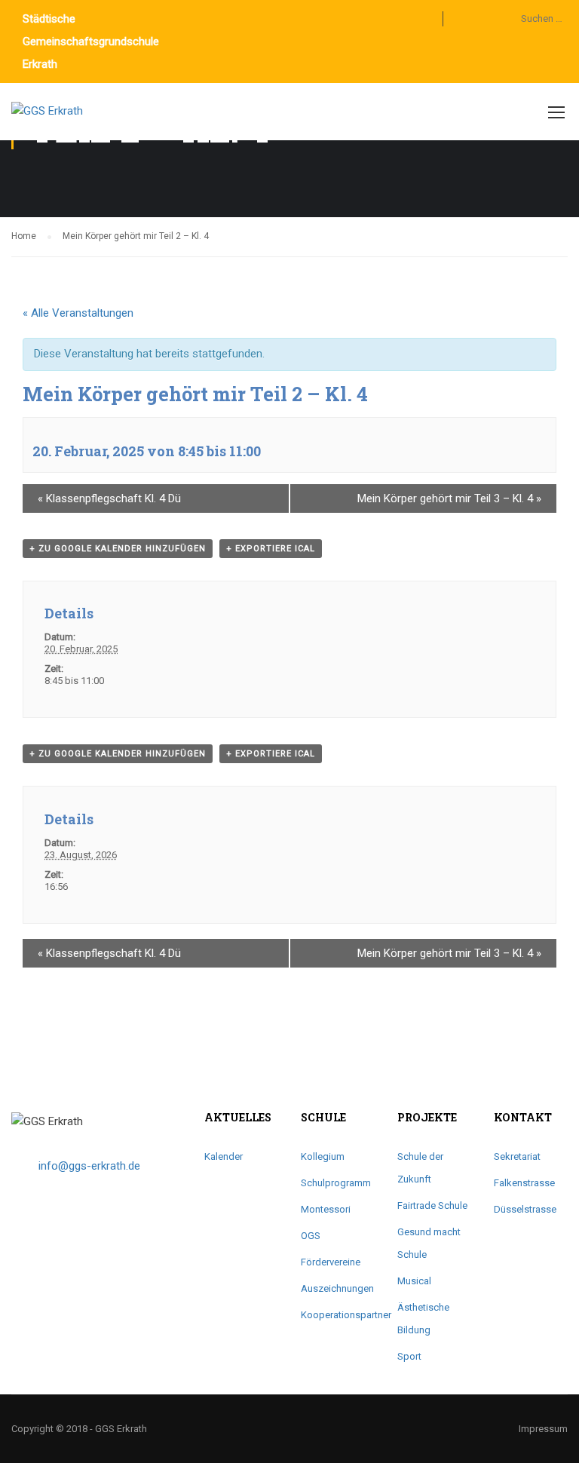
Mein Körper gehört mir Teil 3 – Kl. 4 (449, 498)
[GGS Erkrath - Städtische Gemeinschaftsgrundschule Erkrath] (69, 119)
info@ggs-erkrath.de (89, 1166)
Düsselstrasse (525, 1209)
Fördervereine (330, 1262)
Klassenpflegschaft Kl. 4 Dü (109, 498)
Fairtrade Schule (432, 1205)
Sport (409, 1356)
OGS (310, 1235)
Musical (414, 1281)
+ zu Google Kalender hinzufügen (117, 549)
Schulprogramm (336, 1182)
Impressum (543, 1428)
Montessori (326, 1209)
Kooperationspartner (346, 1314)
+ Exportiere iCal (270, 549)
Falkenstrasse (524, 1182)
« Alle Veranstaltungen (78, 313)
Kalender (223, 1156)
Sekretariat (517, 1156)
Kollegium (323, 1156)
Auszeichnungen (337, 1288)
